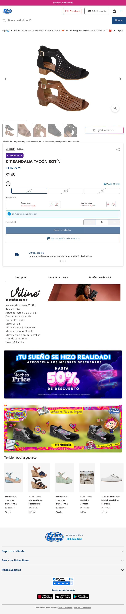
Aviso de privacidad (65, 607)
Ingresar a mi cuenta (63, 2)
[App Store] (63, 597)
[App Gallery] (45, 597)
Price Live (74, 11)
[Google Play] (81, 597)
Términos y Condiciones (82, 607)
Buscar (119, 20)
